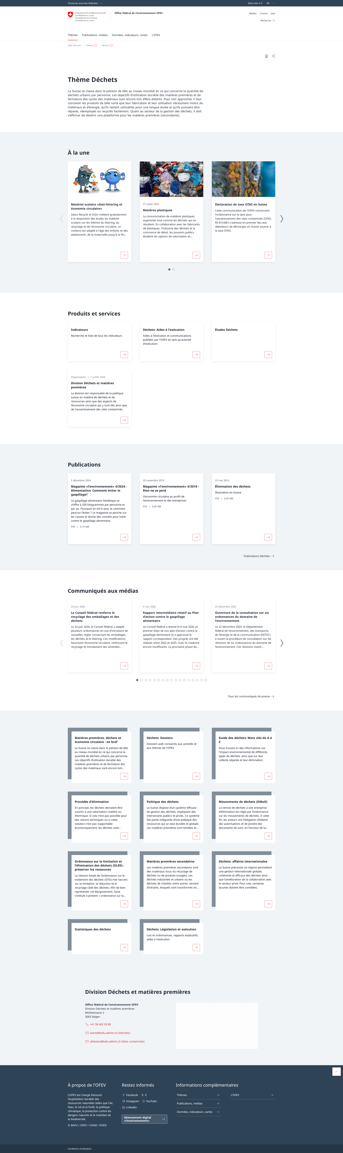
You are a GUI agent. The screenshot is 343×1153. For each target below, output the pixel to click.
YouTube (151, 1101)
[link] (99, 755)
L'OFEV (235, 1095)
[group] (99, 211)
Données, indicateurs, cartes (194, 1112)
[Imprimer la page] (266, 55)
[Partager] (273, 55)
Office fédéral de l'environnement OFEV (139, 13)
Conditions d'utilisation (79, 1148)
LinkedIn (131, 1107)
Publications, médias (190, 1103)
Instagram (132, 1101)
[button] (73, 35)
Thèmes (182, 1095)
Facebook (132, 1095)
